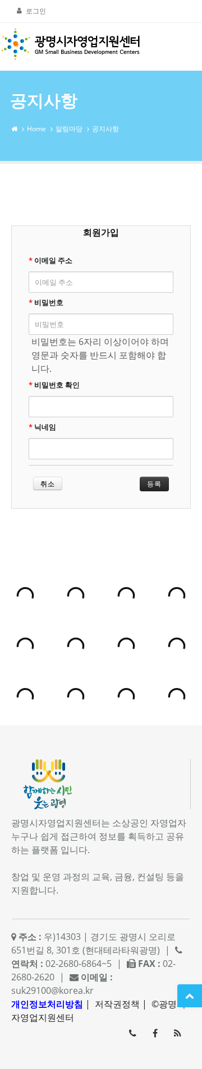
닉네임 (42, 427)
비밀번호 (46, 302)
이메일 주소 (50, 260)
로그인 (36, 11)
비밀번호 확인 (54, 385)
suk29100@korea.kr (52, 990)
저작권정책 (117, 1004)
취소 (47, 484)
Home (36, 128)
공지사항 (105, 128)
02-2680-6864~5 (132, 1033)
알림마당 (69, 128)
